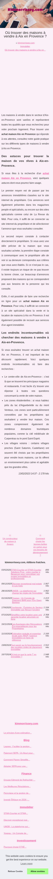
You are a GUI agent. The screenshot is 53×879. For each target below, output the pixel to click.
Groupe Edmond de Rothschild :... (19, 780)
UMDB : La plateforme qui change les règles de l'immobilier (27, 592)
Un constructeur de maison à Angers (10, 541)
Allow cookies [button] (38, 871)
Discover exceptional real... (16, 820)
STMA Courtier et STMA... (16, 813)
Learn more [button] (27, 863)
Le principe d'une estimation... (18, 733)
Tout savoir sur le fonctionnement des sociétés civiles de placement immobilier (26, 647)
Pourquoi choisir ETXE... (15, 847)
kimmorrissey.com (26, 43)
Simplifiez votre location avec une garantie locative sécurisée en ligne (26, 617)
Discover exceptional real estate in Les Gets (27, 585)
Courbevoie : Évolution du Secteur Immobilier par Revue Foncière (27, 608)
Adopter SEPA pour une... (15, 766)
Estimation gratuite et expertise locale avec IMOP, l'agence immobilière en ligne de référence (26, 637)
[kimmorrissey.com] (26, 14)
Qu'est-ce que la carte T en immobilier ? (23, 655)
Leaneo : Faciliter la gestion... (17, 746)
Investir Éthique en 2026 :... (16, 799)
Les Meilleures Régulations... (17, 786)
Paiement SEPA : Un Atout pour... (19, 753)
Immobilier (25, 46)
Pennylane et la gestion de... (17, 793)
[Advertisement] (26, 80)
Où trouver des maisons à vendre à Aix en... (25, 50)
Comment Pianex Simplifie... (17, 759)
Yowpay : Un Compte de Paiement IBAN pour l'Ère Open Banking (27, 600)
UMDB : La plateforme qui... (17, 826)
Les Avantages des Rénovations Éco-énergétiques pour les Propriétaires (27, 626)
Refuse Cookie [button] (15, 871)
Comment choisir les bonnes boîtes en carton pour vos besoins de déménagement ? (40, 546)
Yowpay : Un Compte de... (16, 833)
